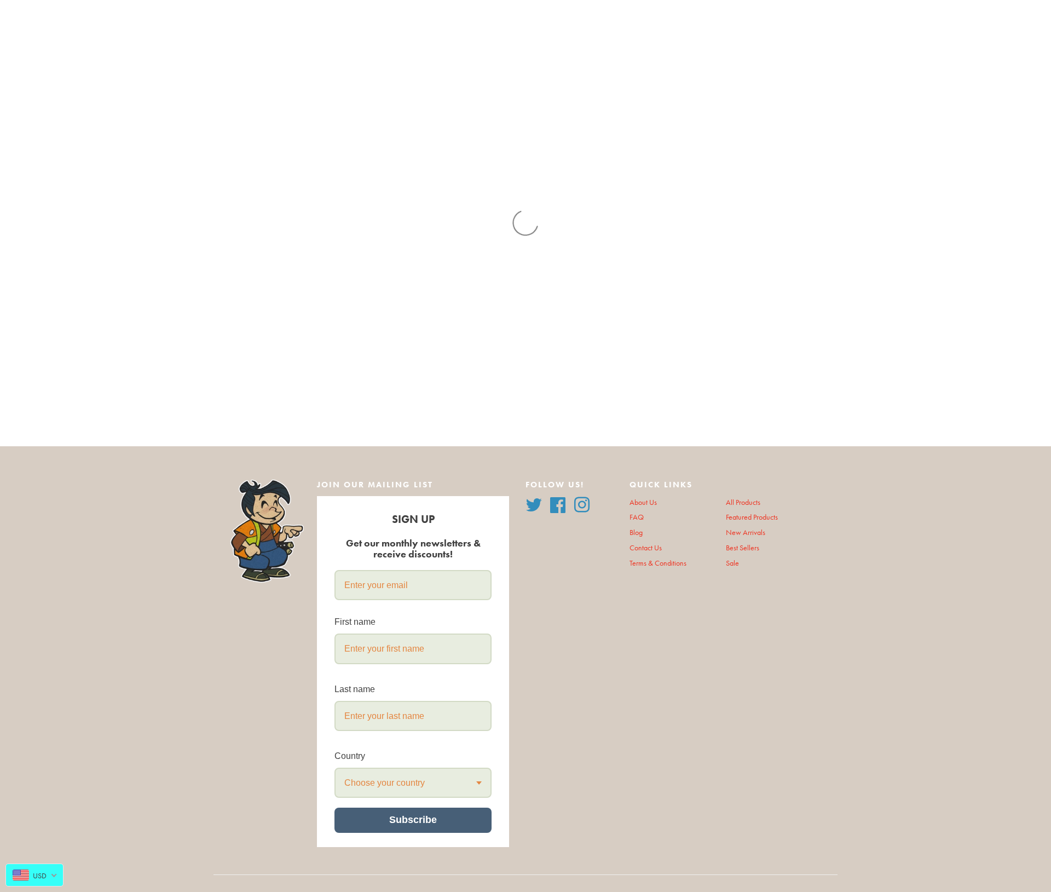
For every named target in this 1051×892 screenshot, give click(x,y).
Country (349, 756)
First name (355, 621)
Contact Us (646, 548)
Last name (354, 689)
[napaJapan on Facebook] (558, 503)
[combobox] (413, 783)
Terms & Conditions (658, 563)
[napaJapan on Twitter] (534, 503)
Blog (636, 532)
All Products (743, 502)
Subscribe (413, 819)
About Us (643, 502)
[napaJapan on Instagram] (582, 503)
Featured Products (752, 517)
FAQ (637, 517)
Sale (732, 563)
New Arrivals (745, 532)
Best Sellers (742, 548)
